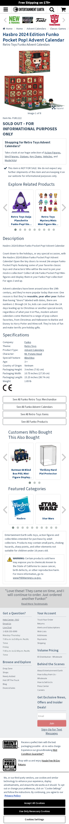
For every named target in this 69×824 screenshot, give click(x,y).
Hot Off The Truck (11, 680)
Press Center (43, 686)
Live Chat (7, 627)
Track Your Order (45, 619)
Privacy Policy (13, 795)
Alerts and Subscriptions (48, 627)
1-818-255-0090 (10, 631)
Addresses (42, 635)
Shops (5, 672)
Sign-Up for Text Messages (51, 731)
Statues (24, 156)
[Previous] (5, 20)
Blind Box (29, 357)
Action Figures (52, 152)
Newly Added (9, 676)
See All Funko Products (34, 421)
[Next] (64, 20)
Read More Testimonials (34, 603)
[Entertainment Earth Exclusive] (27, 20)
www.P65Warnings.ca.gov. (27, 577)
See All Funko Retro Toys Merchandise (34, 399)
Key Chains (36, 156)
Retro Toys (30, 346)
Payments (42, 639)
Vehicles (47, 156)
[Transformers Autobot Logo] (54, 20)
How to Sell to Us (44, 682)
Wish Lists (41, 631)
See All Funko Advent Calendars (35, 407)
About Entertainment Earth (50, 670)
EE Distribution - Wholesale (49, 656)
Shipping (41, 643)
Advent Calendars (34, 350)
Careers (41, 690)
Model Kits (10, 160)
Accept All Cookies (34, 803)
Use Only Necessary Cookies (34, 811)
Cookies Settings (34, 819)
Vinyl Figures (12, 156)
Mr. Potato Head (33, 354)
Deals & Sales (9, 688)
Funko (27, 342)
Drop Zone (7, 668)
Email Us (7, 623)
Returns (41, 623)
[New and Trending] (14, 20)
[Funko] (41, 20)
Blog (5, 684)
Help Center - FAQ (11, 619)
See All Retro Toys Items (35, 414)
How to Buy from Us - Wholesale (46, 676)
